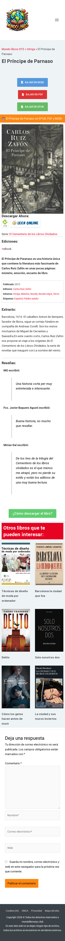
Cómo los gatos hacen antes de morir (12, 718)
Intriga (31, 49)
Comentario (13, 763)
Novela (34, 294)
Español (18, 298)
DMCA (25, 910)
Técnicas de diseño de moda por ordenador (15, 595)
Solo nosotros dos (47, 657)
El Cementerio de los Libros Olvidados (33, 234)
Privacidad (36, 910)
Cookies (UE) (12, 910)
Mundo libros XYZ (13, 49)
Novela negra (45, 294)
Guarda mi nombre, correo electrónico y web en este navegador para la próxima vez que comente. (32, 866)
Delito (6, 657)
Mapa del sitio (52, 910)
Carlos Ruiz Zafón (22, 289)
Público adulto (31, 298)
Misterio (25, 294)
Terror (56, 294)
